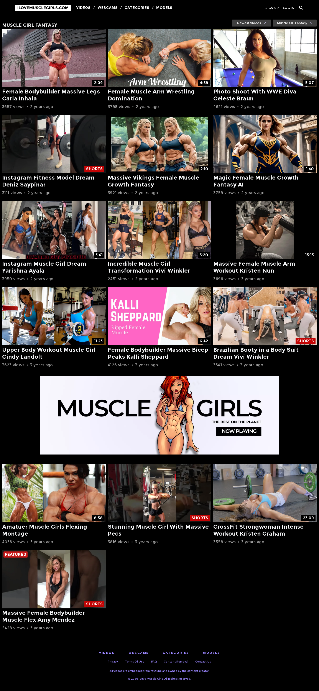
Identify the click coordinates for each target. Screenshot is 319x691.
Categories (137, 8)
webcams (138, 653)
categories (176, 653)
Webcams (108, 8)
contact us (203, 661)
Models (164, 8)
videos (107, 653)
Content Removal (176, 661)
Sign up (271, 8)
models (211, 653)
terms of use (135, 661)
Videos (83, 8)
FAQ (154, 661)
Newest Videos (249, 23)
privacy (113, 661)
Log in (288, 8)
